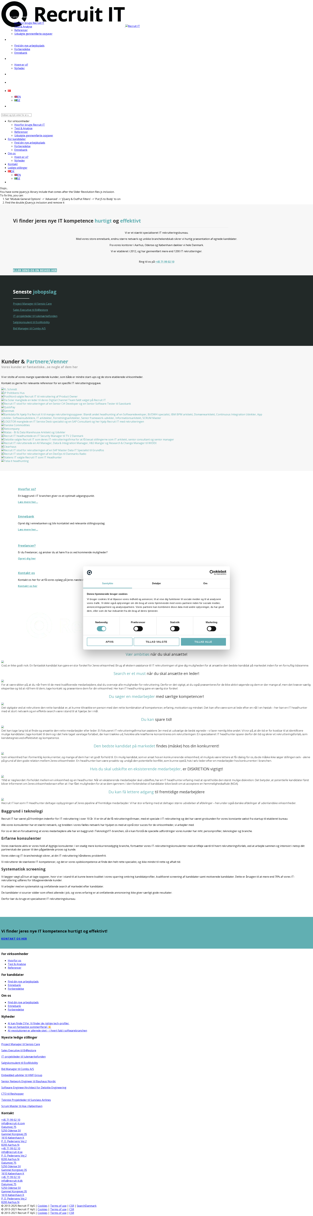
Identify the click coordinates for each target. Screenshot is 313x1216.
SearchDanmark (87, 1206)
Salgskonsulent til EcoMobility (31, 322)
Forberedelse (22, 49)
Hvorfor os (14, 960)
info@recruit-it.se (11, 1152)
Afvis (110, 641)
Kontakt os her (27, 586)
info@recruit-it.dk (12, 1180)
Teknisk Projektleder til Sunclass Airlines (26, 1100)
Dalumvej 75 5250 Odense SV (11, 1128)
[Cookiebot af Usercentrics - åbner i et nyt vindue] (212, 572)
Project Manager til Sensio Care (32, 303)
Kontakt (13, 74)
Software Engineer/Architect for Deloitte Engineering (33, 1087)
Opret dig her (27, 558)
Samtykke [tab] (107, 583)
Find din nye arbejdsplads (29, 45)
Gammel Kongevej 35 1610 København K (14, 1135)
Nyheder (19, 68)
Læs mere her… (28, 502)
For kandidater (17, 39)
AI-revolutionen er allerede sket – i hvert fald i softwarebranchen (47, 1030)
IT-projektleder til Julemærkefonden (35, 316)
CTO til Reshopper (12, 1094)
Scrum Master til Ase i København (21, 1106)
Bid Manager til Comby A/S (29, 328)
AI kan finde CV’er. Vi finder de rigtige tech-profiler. (38, 1023)
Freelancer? (27, 546)
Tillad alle (203, 641)
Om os (12, 58)
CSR (71, 1206)
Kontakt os (26, 573)
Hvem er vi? (21, 64)
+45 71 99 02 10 (164, 261)
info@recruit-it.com (13, 1123)
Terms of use (58, 1206)
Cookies (42, 1206)
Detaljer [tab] (156, 583)
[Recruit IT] (70, 26)
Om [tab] (205, 583)
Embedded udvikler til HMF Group (21, 1075)
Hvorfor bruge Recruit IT (29, 23)
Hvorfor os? (27, 489)
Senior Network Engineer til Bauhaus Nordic (28, 1081)
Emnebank (20, 53)
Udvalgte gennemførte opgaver (33, 33)
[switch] (138, 628)
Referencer (21, 30)
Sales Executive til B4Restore (30, 310)
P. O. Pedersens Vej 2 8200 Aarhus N (14, 1143)
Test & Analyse (23, 26)
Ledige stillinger (18, 82)
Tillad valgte (156, 641)
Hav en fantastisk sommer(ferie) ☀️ (29, 1027)
